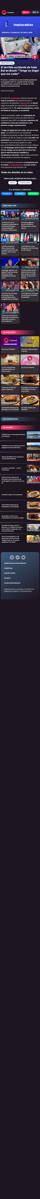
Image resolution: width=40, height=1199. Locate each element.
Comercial (8, 568)
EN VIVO (26, 12)
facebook (6, 193)
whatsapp (33, 193)
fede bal (12, 183)
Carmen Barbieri (16, 165)
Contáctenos (9, 573)
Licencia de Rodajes (12, 583)
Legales (7, 578)
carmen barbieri (24, 183)
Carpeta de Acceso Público (15, 563)
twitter (20, 193)
